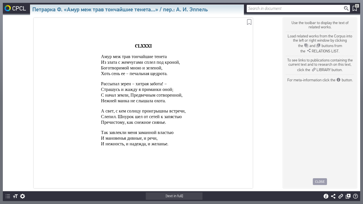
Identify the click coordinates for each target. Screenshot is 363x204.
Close (320, 182)
